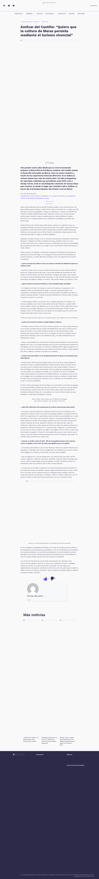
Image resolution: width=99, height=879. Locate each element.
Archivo (72, 13)
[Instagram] (13, 6)
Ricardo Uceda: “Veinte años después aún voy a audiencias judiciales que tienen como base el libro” (67, 741)
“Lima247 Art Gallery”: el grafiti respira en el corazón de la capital (30, 739)
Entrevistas (36, 21)
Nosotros (81, 13)
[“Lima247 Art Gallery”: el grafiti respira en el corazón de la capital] (31, 677)
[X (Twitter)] (9, 6)
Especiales (62, 13)
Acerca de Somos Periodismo (75, 765)
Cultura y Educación (26, 21)
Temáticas (18, 13)
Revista (39, 13)
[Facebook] (4, 6)
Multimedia (49, 13)
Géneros (29, 13)
